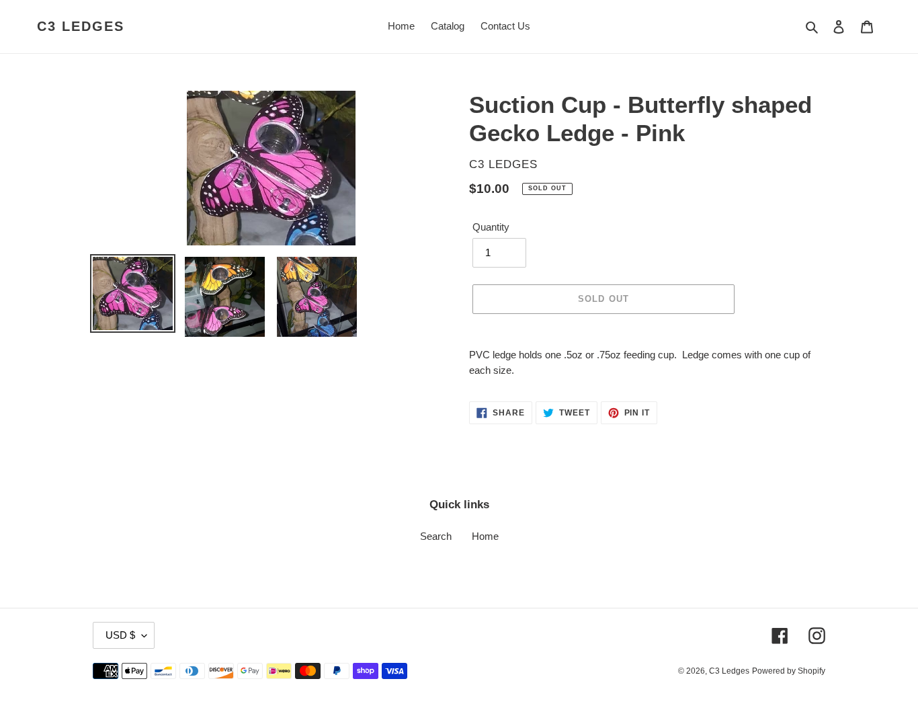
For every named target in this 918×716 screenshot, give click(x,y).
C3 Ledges (80, 26)
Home (485, 536)
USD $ (120, 635)
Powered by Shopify (788, 671)
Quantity (490, 227)
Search (436, 536)
